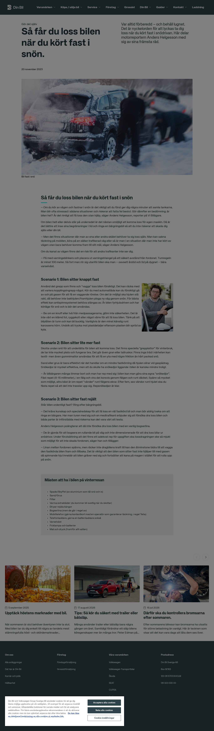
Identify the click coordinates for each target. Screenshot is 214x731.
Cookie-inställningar (104, 718)
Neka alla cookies (104, 710)
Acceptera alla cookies (104, 702)
